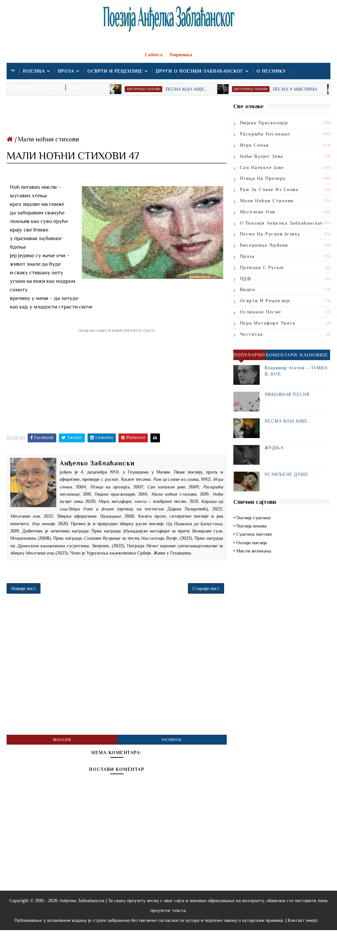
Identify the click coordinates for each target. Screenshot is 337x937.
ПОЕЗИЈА (34, 71)
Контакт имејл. (303, 920)
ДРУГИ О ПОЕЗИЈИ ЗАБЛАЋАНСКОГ (200, 71)
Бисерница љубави (264, 245)
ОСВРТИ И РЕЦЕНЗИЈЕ (115, 71)
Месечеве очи (257, 211)
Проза (247, 256)
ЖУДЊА (274, 447)
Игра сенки (254, 145)
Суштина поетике (254, 534)
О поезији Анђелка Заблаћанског (281, 223)
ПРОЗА (66, 71)
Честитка (251, 334)
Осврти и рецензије (265, 300)
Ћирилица (181, 54)
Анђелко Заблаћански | (83, 900)
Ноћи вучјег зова (261, 156)
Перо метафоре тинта (268, 323)
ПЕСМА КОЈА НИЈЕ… (288, 421)
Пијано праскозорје (264, 122)
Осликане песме (260, 311)
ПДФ (74, 87)
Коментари (282, 355)
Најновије (313, 355)
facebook (172, 739)
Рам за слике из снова (269, 189)
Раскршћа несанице (265, 133)
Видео (247, 289)
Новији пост (23, 588)
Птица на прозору (263, 178)
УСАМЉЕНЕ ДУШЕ (287, 474)
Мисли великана (253, 551)
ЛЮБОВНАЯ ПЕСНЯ (287, 394)
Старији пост (206, 588)
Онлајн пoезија (251, 542)
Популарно (249, 355)
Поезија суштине (253, 517)
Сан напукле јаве (262, 167)
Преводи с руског (262, 267)
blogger (62, 739)
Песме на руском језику (270, 233)
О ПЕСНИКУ (271, 71)
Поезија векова (251, 526)
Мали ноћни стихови (48, 139)
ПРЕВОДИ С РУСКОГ (36, 87)
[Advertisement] (116, 117)
